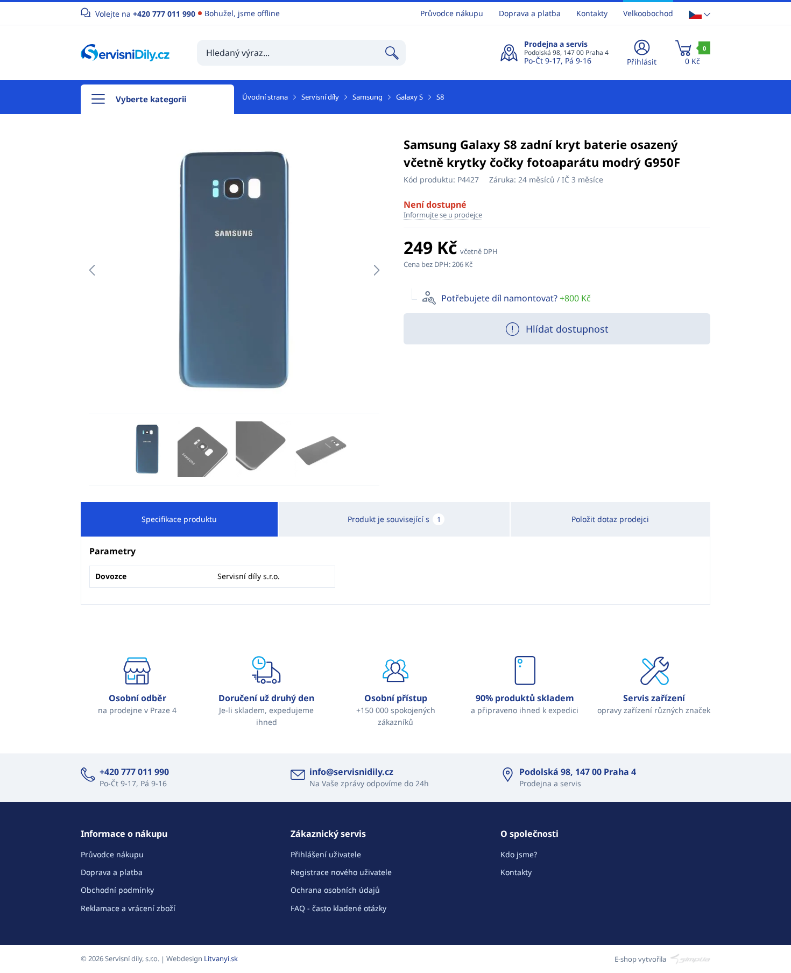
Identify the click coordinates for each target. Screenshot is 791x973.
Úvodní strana (265, 97)
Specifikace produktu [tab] (179, 519)
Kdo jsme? (518, 854)
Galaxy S (409, 97)
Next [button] (376, 270)
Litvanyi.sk (221, 958)
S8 (440, 97)
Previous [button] (92, 270)
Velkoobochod (648, 13)
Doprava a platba (530, 13)
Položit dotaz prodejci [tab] (610, 519)
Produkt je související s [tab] (394, 519)
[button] (699, 14)
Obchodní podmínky (117, 890)
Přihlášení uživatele (326, 854)
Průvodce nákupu (451, 13)
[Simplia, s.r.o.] (689, 958)
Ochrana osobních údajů (335, 890)
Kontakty (592, 13)
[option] (234, 270)
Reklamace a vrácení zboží (128, 908)
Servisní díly (320, 97)
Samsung (367, 97)
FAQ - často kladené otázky (338, 908)
